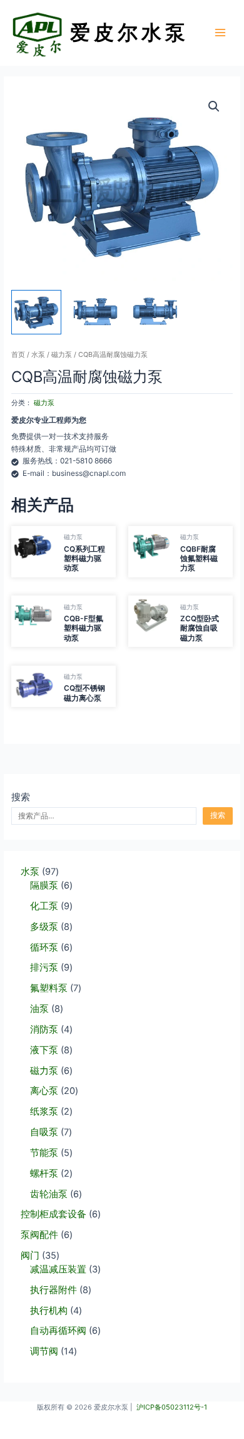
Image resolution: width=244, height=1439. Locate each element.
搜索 (20, 797)
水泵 (38, 354)
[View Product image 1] (36, 312)
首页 (18, 354)
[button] (214, 106)
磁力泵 (61, 354)
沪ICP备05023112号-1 (171, 1407)
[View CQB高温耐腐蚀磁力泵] (96, 312)
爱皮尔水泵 (129, 32)
